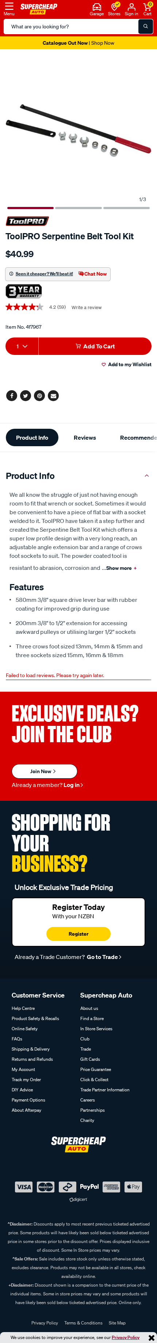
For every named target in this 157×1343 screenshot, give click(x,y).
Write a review (87, 307)
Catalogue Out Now (78, 42)
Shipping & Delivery (31, 1049)
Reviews (85, 437)
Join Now (41, 771)
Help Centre (23, 1008)
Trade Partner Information (105, 1090)
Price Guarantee (95, 1069)
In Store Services (96, 1029)
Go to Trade (102, 956)
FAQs (17, 1039)
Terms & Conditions (83, 1323)
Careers (87, 1100)
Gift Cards (90, 1059)
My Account (23, 1069)
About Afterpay (26, 1110)
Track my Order (26, 1079)
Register (78, 933)
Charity (87, 1120)
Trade (85, 1049)
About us (89, 1008)
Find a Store (92, 1018)
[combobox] (21, 346)
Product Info (32, 437)
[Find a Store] (114, 6)
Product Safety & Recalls (35, 1018)
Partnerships (92, 1110)
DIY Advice (22, 1090)
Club (84, 1039)
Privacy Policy (125, 1337)
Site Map (117, 1323)
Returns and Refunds (32, 1059)
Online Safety (25, 1029)
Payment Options (28, 1100)
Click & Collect (94, 1079)
